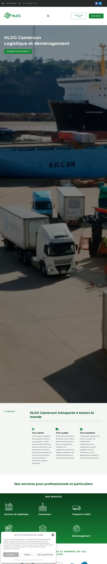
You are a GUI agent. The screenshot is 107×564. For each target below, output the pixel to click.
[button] (53, 535)
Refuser (27, 555)
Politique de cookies (19, 560)
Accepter (10, 555)
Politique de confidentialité (34, 560)
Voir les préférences (45, 555)
